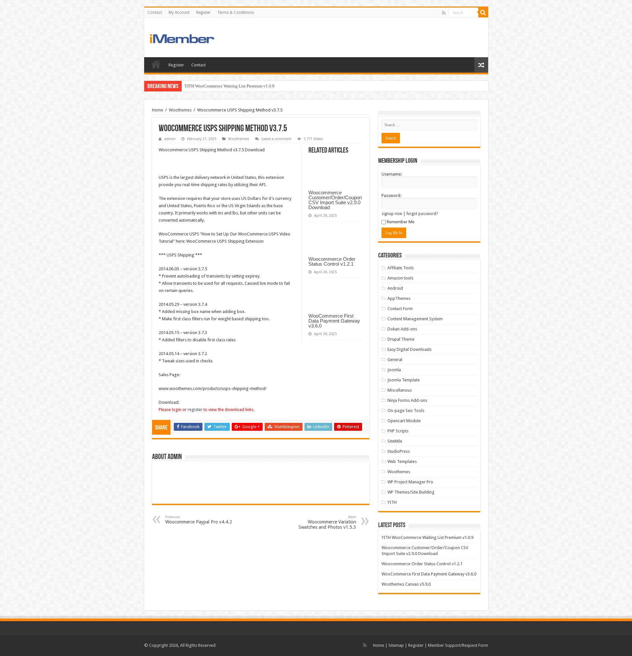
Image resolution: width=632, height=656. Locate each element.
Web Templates (402, 461)
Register (203, 12)
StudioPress (398, 451)
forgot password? (422, 213)
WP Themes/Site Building (410, 492)
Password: (391, 195)
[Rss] (443, 13)
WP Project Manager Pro (410, 481)
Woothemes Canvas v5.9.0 (406, 584)
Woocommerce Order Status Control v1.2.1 (332, 261)
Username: (392, 174)
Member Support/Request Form (458, 645)
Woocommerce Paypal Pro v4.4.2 (198, 519)
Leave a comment (276, 139)
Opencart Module (404, 420)
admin (169, 139)
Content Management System (415, 318)
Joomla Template (403, 379)
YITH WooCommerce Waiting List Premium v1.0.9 (229, 86)
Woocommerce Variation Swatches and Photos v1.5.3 (327, 522)
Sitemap (396, 645)
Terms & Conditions (235, 12)
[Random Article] (481, 65)
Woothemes (180, 110)
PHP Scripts (397, 430)
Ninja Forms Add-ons (407, 400)
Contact (154, 12)
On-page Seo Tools (405, 410)
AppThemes (398, 298)
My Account (179, 12)
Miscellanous (399, 390)
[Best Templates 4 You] (194, 37)
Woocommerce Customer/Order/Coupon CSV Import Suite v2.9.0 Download (335, 200)
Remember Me (400, 221)
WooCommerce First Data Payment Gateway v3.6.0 (334, 320)
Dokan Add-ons (402, 329)
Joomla (394, 369)
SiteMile (394, 441)
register (195, 409)
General (394, 359)
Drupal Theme (400, 339)
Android (395, 288)
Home (156, 64)
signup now (392, 213)
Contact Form (400, 308)
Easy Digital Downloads (409, 349)
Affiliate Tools (400, 267)
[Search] (483, 12)
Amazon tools (400, 278)
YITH (392, 502)
